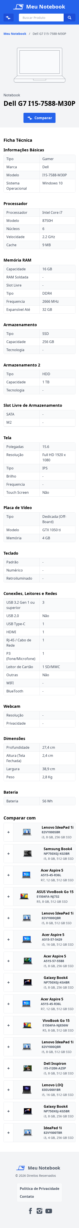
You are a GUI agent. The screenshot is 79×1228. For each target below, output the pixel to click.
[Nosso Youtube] (48, 1210)
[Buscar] (69, 17)
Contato (27, 1196)
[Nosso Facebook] (30, 1210)
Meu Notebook (43, 1168)
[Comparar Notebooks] (9, 17)
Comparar (43, 117)
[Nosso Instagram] (39, 1210)
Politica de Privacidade (39, 1188)
